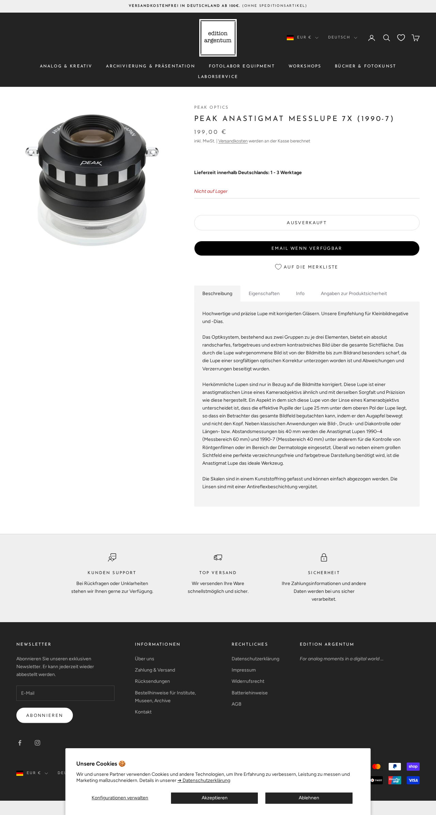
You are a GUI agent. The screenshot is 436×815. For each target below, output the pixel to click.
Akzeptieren (215, 798)
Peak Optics (211, 108)
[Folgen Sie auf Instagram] (37, 742)
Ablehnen (309, 798)
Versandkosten (233, 140)
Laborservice (218, 77)
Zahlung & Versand (155, 670)
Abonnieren (44, 715)
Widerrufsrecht (248, 681)
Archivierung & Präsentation (150, 66)
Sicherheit (324, 573)
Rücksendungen (152, 681)
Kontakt (143, 712)
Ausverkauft (307, 222)
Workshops (305, 66)
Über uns (144, 659)
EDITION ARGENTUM (327, 645)
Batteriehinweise (250, 693)
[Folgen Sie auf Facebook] (19, 742)
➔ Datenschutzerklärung (203, 780)
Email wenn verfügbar (306, 248)
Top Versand (218, 573)
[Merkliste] (401, 37)
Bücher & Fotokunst (365, 66)
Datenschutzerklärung (255, 659)
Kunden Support (112, 573)
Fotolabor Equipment (242, 66)
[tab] (217, 294)
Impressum (244, 670)
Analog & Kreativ (66, 66)
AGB (237, 704)
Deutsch (339, 38)
